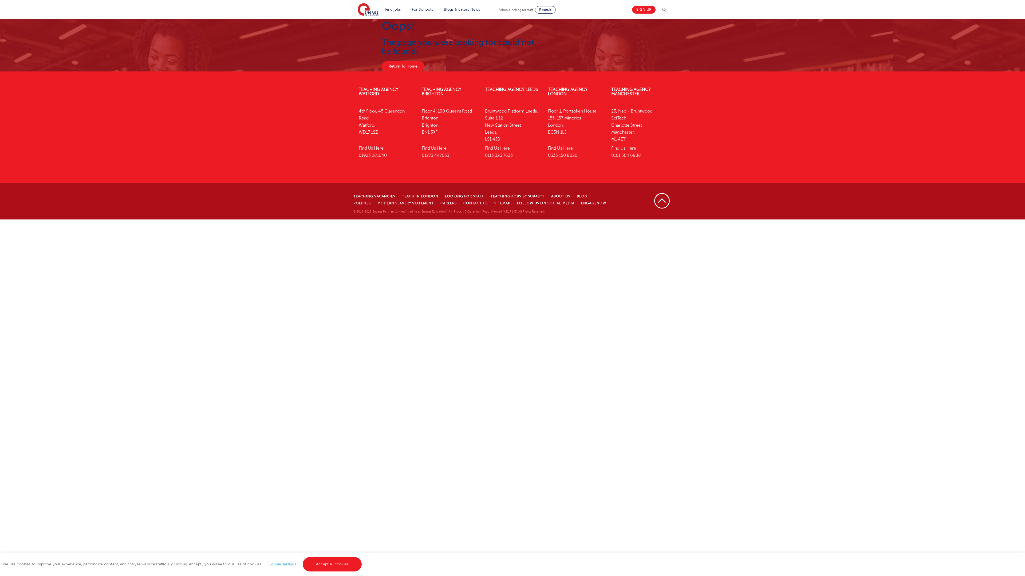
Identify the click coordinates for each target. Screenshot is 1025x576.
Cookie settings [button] (282, 564)
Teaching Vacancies (374, 196)
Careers (448, 203)
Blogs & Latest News (462, 9)
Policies (362, 203)
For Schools (422, 9)
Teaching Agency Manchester (631, 91)
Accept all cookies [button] (332, 564)
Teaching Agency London (568, 91)
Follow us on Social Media (545, 203)
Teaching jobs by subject (518, 196)
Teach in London (420, 196)
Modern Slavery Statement (405, 203)
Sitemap (502, 203)
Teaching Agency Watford (378, 91)
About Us (560, 196)
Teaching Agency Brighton (441, 91)
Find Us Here (371, 148)
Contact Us (475, 203)
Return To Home (403, 66)
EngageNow (593, 203)
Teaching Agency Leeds (511, 89)
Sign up (643, 9)
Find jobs (393, 9)
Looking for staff (464, 196)
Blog (582, 196)
